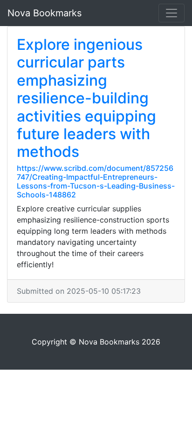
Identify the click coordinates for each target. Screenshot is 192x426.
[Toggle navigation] (171, 13)
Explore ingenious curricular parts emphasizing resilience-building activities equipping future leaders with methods (86, 98)
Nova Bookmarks (44, 13)
